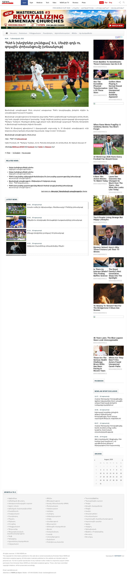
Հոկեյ (49, 519)
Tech (47, 2)
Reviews (75, 2)
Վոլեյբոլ (88, 526)
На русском (26, 153)
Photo (84, 2)
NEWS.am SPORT (18, 147)
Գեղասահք (12, 529)
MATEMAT (118, 556)
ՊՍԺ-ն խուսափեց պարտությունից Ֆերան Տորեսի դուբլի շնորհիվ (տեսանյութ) (41, 185)
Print (8, 153)
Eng (110, 2)
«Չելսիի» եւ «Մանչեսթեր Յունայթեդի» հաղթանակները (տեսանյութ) (54, 220)
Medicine (39, 2)
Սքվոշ (87, 524)
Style (31, 2)
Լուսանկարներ (102, 8)
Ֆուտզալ (89, 537)
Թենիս (74, 33)
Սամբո (88, 511)
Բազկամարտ (13, 514)
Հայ (101, 2)
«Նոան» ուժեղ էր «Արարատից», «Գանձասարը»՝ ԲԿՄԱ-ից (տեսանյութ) (55, 207)
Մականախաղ (52, 532)
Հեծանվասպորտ (54, 516)
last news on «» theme (64, 191)
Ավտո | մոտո (13, 506)
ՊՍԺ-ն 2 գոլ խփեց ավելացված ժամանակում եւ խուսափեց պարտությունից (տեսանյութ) (45, 176)
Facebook (30, 147)
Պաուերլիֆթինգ (91, 498)
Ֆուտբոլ (13, 33)
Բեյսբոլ (11, 519)
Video (54, 2)
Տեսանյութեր (117, 8)
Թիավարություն (53, 501)
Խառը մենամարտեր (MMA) (57, 503)
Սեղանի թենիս (91, 514)
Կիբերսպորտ (52, 508)
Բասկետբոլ (47, 33)
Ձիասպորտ (51, 524)
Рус (106, 2)
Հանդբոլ (50, 514)
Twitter (40, 147)
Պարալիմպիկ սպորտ (94, 501)
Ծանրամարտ (52, 506)
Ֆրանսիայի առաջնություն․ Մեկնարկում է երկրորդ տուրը (32, 181)
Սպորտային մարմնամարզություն (99, 519)
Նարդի (49, 534)
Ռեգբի (87, 508)
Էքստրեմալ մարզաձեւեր (18, 541)
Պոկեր (87, 503)
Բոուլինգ (12, 524)
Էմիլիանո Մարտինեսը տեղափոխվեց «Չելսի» (45, 246)
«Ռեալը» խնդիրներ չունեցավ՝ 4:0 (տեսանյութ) (45, 233)
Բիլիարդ (11, 521)
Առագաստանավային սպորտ (20, 503)
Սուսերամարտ (91, 516)
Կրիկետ (50, 511)
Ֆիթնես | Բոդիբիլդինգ (94, 532)
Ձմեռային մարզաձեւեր (56, 526)
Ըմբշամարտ (13, 544)
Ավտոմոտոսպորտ (62, 33)
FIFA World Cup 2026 (61, 8)
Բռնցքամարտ (35, 33)
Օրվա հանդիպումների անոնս (21, 167)
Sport (24, 2)
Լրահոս (75, 8)
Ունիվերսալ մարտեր (55, 542)
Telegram (48, 147)
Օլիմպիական (90, 529)
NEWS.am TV (64, 2)
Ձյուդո (49, 529)
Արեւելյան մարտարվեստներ (20, 508)
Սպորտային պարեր (93, 521)
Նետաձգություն (53, 537)
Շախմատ (23, 33)
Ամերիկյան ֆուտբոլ (16, 501)
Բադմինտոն (13, 511)
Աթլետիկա (12, 498)
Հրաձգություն (52, 521)
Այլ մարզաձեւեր (85, 33)
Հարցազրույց (87, 8)
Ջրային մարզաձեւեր (93, 506)
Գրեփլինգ (12, 539)
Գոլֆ (10, 536)
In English (16, 153)
